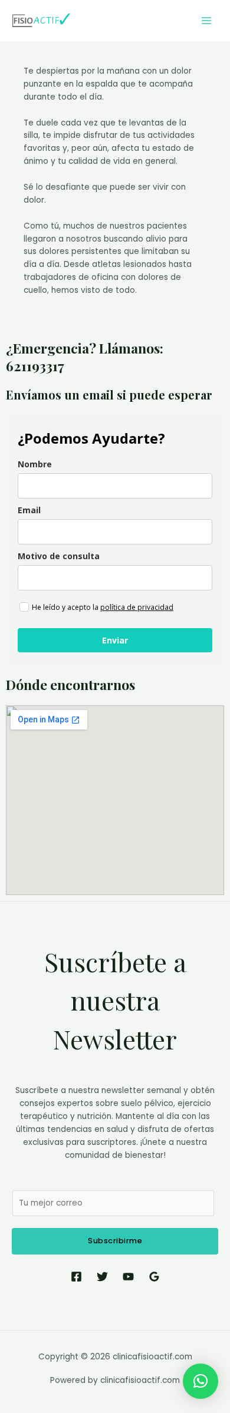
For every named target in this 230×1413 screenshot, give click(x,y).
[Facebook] (76, 1276)
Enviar (115, 640)
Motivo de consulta (59, 556)
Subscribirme (115, 1241)
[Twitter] (102, 1276)
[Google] (154, 1276)
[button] (200, 1381)
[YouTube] (128, 1276)
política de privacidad (136, 607)
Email (29, 510)
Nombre (35, 464)
